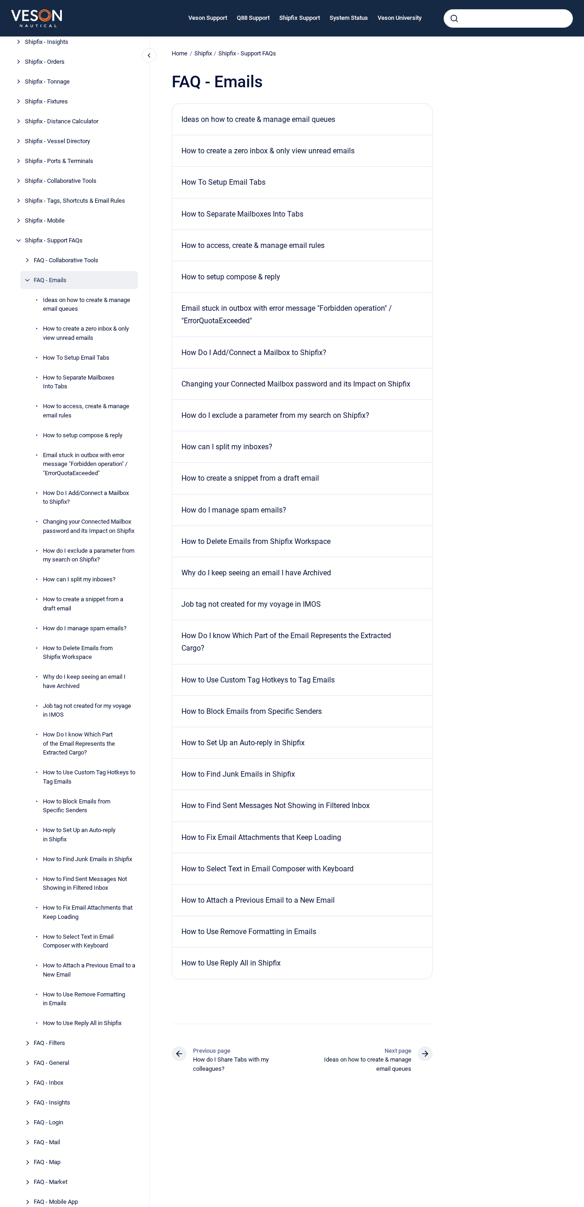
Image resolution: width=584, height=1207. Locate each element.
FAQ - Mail (47, 1142)
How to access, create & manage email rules (86, 411)
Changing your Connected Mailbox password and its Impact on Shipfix (88, 526)
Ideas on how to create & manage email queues (86, 304)
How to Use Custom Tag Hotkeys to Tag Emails (89, 777)
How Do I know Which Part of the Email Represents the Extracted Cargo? (79, 743)
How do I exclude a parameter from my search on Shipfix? (88, 555)
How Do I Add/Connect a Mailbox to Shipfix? (86, 497)
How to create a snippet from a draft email (83, 604)
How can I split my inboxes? (79, 579)
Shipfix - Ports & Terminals (59, 160)
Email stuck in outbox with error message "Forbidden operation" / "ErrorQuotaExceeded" (85, 464)
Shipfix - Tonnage (47, 81)
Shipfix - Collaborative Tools (60, 180)
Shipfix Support (299, 17)
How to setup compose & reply (82, 435)
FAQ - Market (50, 1181)
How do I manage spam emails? (84, 628)
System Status (349, 17)
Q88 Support (253, 17)
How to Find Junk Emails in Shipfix (87, 859)
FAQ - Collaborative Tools (66, 260)
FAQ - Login (48, 1122)
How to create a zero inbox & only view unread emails (86, 333)
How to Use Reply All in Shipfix (82, 1023)
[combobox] (508, 18)
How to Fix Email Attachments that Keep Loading (87, 912)
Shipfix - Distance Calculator (61, 121)
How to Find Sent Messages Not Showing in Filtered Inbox (85, 883)
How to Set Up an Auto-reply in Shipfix (79, 835)
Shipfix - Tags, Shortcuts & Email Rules (75, 200)
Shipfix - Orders (45, 61)
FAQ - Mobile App (56, 1201)
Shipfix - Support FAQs (54, 240)
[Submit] (454, 18)
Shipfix (203, 53)
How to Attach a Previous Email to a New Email (89, 970)
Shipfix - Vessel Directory (57, 141)
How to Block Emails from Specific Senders (76, 806)
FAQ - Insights (52, 1102)
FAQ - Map (47, 1162)
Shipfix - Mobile (45, 220)
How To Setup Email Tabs (76, 357)
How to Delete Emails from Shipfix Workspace (78, 653)
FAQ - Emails (50, 280)
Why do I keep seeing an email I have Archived (84, 681)
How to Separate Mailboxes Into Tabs (78, 382)
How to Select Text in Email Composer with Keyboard (78, 941)
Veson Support (207, 17)
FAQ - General (51, 1062)
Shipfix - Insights (46, 41)
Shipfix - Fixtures (46, 101)
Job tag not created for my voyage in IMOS (87, 710)
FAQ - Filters (49, 1042)
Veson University (399, 17)
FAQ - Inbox (48, 1082)
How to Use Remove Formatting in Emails (84, 999)
